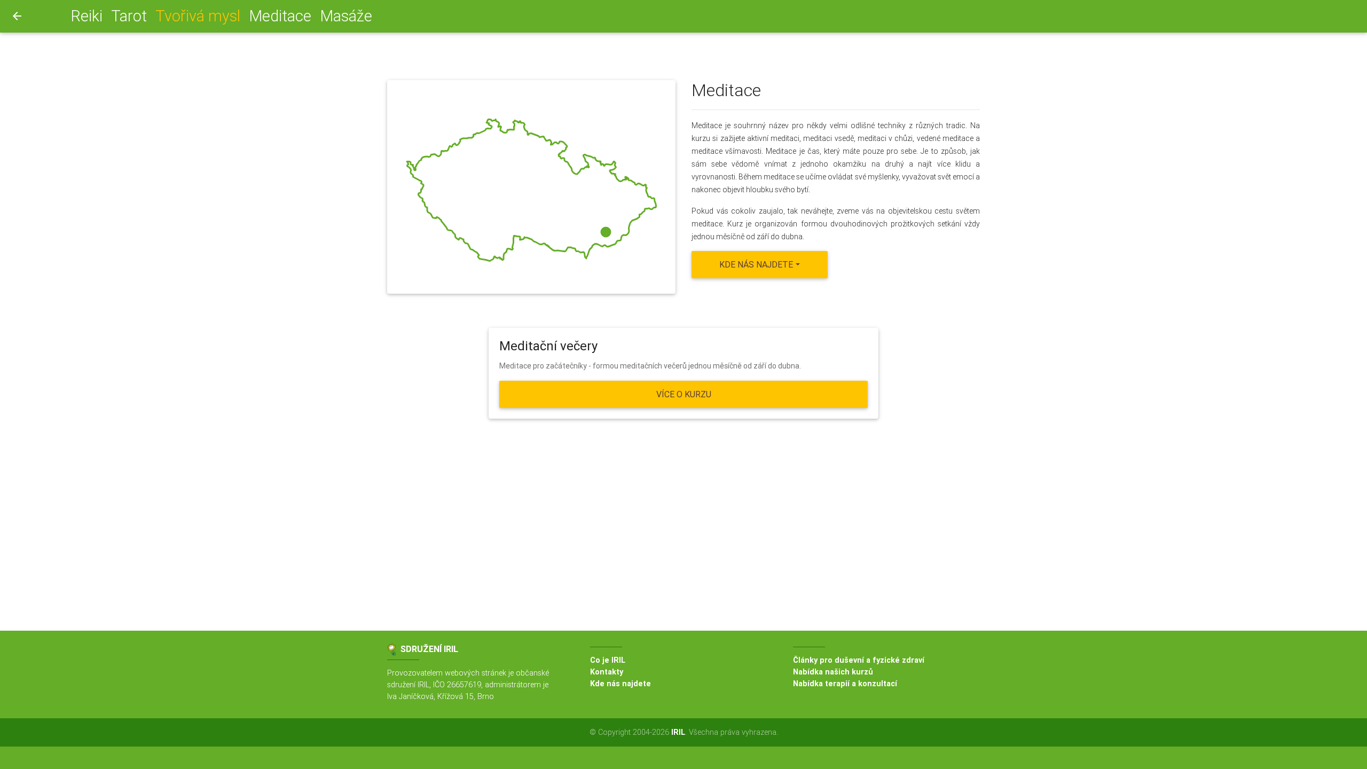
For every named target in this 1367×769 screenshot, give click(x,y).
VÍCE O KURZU (683, 394)
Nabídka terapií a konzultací (845, 683)
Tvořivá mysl (200, 16)
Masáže (346, 16)
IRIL (678, 732)
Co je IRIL (607, 660)
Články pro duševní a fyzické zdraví (858, 660)
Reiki (86, 16)
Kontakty (606, 672)
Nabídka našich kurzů (833, 672)
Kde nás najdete (620, 683)
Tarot (129, 16)
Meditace (280, 16)
